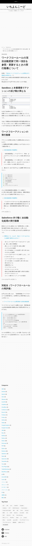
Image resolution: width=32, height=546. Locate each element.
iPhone (4, 520)
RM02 (4, 512)
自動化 (3, 495)
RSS (6, 536)
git (2, 474)
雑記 (3, 497)
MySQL (3, 435)
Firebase (4, 414)
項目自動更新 (5, 524)
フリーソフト (5, 489)
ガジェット (4, 484)
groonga (25, 517)
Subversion (4, 458)
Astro (3, 396)
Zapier (17, 517)
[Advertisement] (16, 30)
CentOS (4, 402)
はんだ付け (15, 520)
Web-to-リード (5, 517)
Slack (27, 512)
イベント (4, 482)
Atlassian (4, 399)
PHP (3, 445)
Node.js (4, 438)
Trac (3, 464)
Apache (4, 394)
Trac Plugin (4, 466)
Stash (3, 456)
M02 (17, 510)
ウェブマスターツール (24, 520)
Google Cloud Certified (7, 510)
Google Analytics (6, 425)
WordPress (4, 471)
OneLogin (4, 443)
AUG (3, 505)
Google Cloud (5, 427)
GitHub (3, 420)
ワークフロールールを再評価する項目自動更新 (16, 301)
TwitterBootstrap (6, 469)
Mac (3, 433)
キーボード (4, 487)
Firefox (3, 417)
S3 (7, 512)
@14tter (7, 529)
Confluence (4, 409)
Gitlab (3, 422)
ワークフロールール (7, 522)
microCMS (4, 477)
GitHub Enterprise (16, 508)
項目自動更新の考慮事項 (10, 150)
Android (4, 391)
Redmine (4, 451)
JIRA (3, 430)
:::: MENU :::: (16, 1)
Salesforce (8, 47)
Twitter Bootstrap (19, 515)
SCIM (11, 512)
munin (3, 479)
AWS (3, 389)
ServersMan (22, 512)
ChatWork (4, 404)
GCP (9, 508)
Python (3, 448)
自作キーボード (21, 522)
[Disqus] (16, 361)
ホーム (3, 47)
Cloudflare (4, 407)
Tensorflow (4, 461)
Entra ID (4, 412)
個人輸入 (14, 522)
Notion (3, 440)
